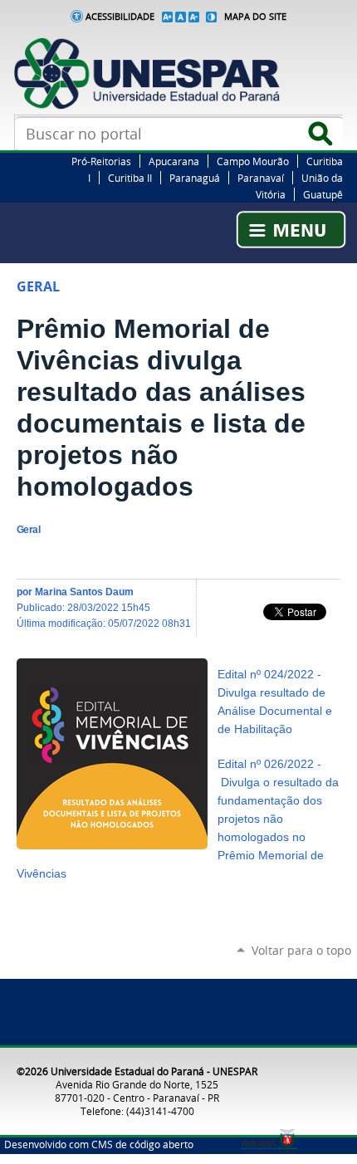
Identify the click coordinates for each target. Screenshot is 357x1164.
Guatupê (323, 194)
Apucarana (174, 161)
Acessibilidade (120, 16)
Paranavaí (260, 177)
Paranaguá (194, 177)
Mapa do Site (255, 16)
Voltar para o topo (301, 950)
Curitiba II (130, 177)
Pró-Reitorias (101, 161)
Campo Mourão (253, 161)
